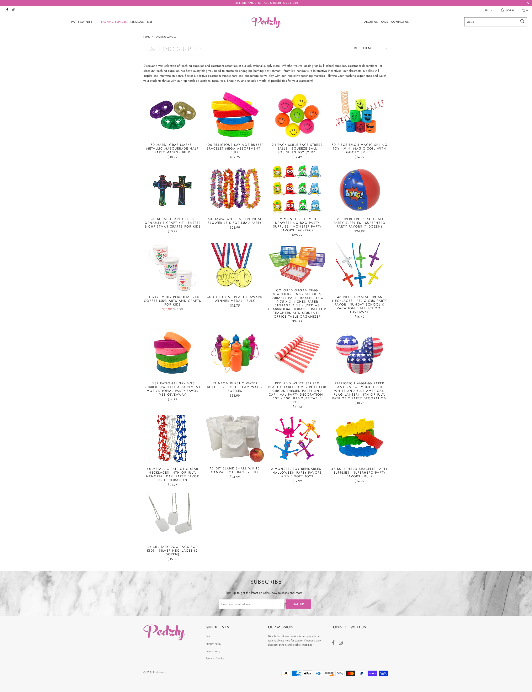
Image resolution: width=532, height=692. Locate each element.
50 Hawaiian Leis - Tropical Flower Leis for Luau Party (235, 189)
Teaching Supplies (113, 22)
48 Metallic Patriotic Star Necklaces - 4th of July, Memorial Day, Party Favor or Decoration (172, 439)
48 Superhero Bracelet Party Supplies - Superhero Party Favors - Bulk (359, 439)
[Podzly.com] (266, 22)
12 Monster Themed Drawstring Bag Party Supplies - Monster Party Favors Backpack (297, 189)
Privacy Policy (213, 644)
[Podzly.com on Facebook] (7, 10)
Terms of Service (215, 658)
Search (209, 636)
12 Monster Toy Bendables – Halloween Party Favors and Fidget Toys (297, 439)
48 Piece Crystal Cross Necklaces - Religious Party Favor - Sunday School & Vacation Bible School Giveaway (359, 267)
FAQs (384, 22)
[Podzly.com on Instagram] (13, 10)
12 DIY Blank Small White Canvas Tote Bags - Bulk (235, 438)
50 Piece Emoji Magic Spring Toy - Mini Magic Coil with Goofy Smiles (359, 115)
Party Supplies (82, 22)
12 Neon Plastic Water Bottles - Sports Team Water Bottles (235, 353)
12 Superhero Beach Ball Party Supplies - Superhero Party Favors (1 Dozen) (359, 189)
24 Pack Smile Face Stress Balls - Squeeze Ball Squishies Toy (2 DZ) (297, 115)
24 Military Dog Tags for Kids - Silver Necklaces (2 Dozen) (172, 517)
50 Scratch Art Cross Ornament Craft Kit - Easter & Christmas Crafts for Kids (172, 189)
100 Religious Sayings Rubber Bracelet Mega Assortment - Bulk (235, 115)
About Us (371, 22)
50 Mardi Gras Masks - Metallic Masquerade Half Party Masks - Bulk (172, 115)
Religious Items (141, 22)
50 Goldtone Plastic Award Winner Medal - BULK (235, 267)
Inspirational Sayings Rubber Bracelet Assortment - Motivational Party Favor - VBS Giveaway (172, 353)
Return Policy (213, 651)
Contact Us (400, 22)
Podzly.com (159, 672)
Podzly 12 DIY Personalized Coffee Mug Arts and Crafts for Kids (172, 267)
